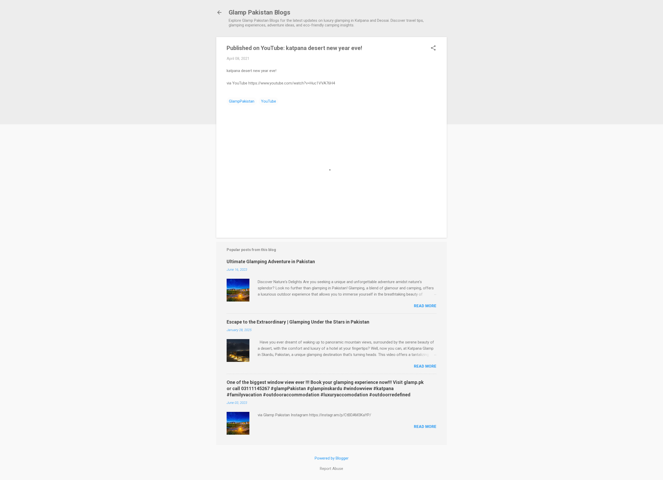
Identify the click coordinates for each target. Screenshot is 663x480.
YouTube (268, 101)
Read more (425, 306)
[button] (433, 48)
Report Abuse (331, 468)
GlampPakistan (241, 101)
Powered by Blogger (332, 458)
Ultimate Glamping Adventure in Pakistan (271, 261)
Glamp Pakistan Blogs (259, 12)
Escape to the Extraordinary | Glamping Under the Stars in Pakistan (298, 322)
